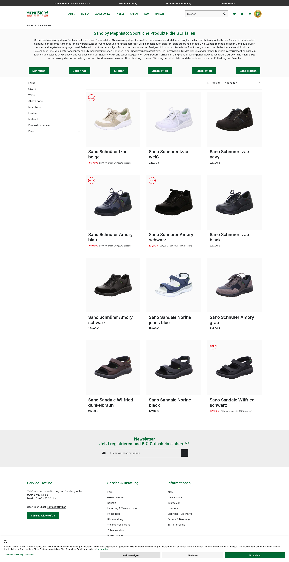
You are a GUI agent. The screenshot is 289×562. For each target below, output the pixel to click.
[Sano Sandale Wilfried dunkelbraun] (113, 367)
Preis (31, 131)
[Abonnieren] (184, 453)
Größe (32, 88)
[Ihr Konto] (242, 13)
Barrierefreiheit (176, 524)
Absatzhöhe (35, 101)
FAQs (110, 492)
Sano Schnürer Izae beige (107, 154)
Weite (31, 94)
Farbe (31, 82)
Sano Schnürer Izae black (229, 237)
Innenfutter (35, 107)
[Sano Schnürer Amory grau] (234, 285)
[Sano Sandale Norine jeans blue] (173, 285)
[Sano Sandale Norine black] (173, 367)
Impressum (174, 502)
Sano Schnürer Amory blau (110, 237)
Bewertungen (115, 535)
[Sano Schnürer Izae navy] (234, 119)
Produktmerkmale (39, 125)
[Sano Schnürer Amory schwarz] (173, 202)
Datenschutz (175, 497)
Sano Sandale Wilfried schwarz (232, 402)
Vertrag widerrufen (43, 515)
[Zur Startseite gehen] (37, 14)
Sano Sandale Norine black (170, 402)
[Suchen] (224, 13)
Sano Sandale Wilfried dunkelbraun (110, 402)
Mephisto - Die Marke (180, 513)
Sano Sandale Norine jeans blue (170, 320)
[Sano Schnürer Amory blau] (113, 202)
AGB (170, 492)
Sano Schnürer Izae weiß (168, 154)
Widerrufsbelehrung (118, 524)
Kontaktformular (56, 506)
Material (33, 119)
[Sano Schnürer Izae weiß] (173, 119)
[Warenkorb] (249, 13)
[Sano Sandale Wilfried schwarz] (234, 367)
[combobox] (203, 13)
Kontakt (111, 502)
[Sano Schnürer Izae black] (234, 202)
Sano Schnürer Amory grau (232, 320)
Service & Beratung (179, 519)
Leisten (32, 113)
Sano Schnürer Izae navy (229, 154)
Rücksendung (115, 519)
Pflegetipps (113, 513)
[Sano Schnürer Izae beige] (113, 119)
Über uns (173, 508)
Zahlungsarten (115, 530)
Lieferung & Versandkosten (122, 508)
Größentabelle (115, 497)
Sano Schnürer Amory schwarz (171, 237)
